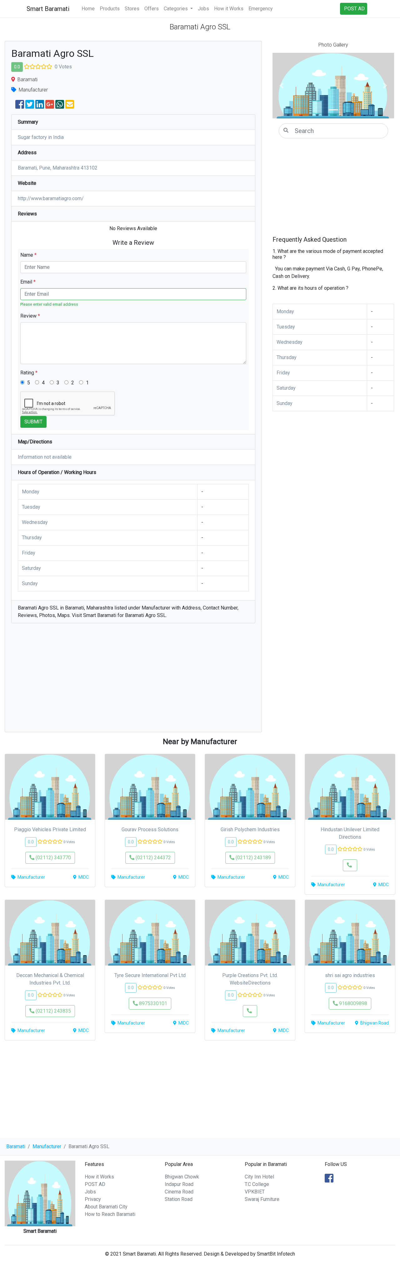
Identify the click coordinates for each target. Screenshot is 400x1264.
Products (110, 9)
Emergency (260, 9)
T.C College (257, 1184)
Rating (29, 373)
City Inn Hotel (259, 1177)
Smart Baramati (48, 8)
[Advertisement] (133, 680)
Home (88, 9)
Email (28, 282)
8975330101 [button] (152, 1003)
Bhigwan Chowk (182, 1177)
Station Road (178, 1199)
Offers (151, 9)
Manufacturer (46, 1146)
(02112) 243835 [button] (52, 1011)
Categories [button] (176, 9)
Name (28, 255)
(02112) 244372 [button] (152, 858)
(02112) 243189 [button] (252, 858)
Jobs (203, 9)
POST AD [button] (354, 9)
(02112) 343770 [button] (52, 858)
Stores (132, 9)
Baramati (15, 1146)
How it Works (228, 9)
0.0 (17, 66)
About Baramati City (106, 1207)
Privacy (93, 1199)
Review (30, 316)
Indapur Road (179, 1184)
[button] (281, 85)
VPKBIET (255, 1192)
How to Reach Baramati (110, 1214)
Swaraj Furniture (262, 1199)
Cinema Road (179, 1192)
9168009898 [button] (352, 1003)
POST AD (95, 1184)
